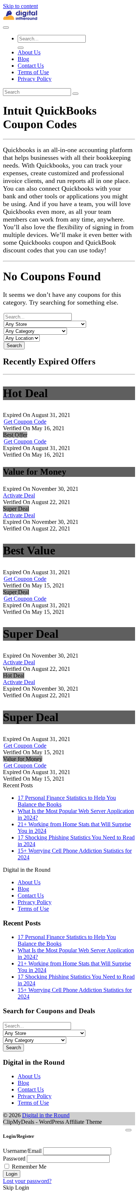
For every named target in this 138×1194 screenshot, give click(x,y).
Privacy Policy (35, 79)
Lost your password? (27, 1181)
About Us (29, 52)
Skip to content (20, 6)
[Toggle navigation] (6, 27)
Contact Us (31, 65)
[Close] (128, 1130)
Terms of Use (33, 72)
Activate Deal (19, 495)
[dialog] (69, 1158)
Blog (23, 59)
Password (14, 1158)
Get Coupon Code (25, 421)
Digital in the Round (46, 1115)
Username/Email (22, 1151)
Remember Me (29, 1167)
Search (14, 345)
